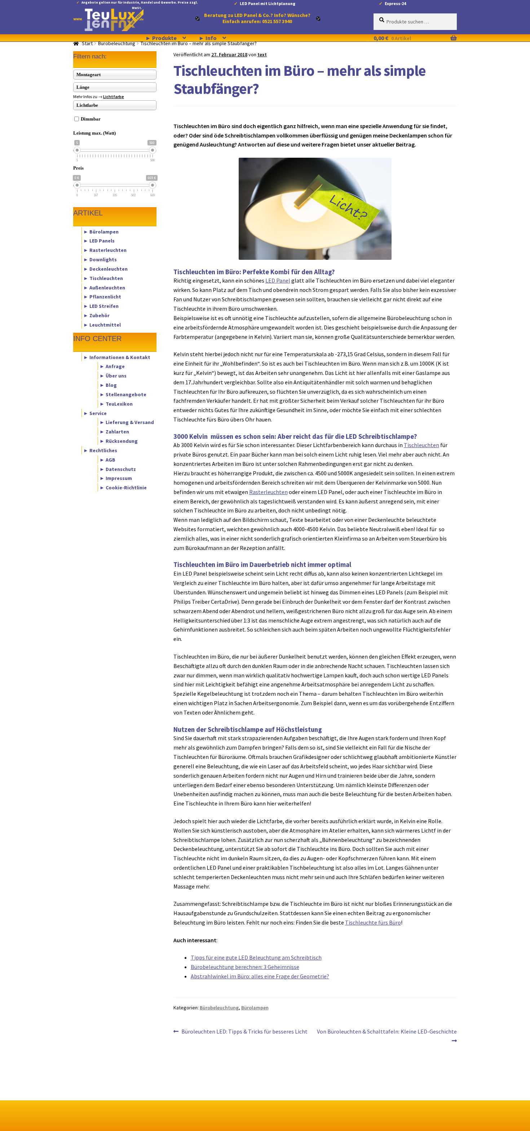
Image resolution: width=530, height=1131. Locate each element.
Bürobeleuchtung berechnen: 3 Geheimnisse (245, 966)
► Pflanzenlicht (102, 296)
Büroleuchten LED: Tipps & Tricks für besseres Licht (244, 1031)
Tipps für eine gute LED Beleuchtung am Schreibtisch (256, 957)
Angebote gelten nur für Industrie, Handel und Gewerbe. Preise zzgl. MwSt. (139, 3)
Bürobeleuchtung (116, 43)
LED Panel (277, 280)
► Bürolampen (101, 231)
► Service (95, 413)
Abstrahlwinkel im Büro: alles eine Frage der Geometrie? (260, 976)
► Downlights (100, 259)
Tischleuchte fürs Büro (373, 922)
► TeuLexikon (116, 403)
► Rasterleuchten (105, 250)
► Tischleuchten (103, 278)
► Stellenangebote (123, 394)
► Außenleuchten (104, 287)
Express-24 (395, 3)
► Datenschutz (118, 469)
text (262, 54)
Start (87, 43)
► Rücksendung (119, 441)
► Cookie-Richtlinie (123, 487)
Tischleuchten (421, 445)
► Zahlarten (114, 431)
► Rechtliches (100, 450)
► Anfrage (112, 366)
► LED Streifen (101, 306)
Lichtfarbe (113, 96)
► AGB (107, 459)
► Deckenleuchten (105, 268)
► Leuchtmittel (102, 324)
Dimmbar (91, 119)
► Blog (108, 385)
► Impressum (116, 478)
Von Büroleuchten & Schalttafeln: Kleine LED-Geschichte (387, 1035)
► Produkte (161, 38)
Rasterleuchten (268, 491)
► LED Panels (99, 240)
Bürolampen (255, 1007)
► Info (208, 38)
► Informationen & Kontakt (116, 357)
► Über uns (113, 375)
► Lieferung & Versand (127, 422)
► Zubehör (96, 315)
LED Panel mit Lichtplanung (267, 3)
